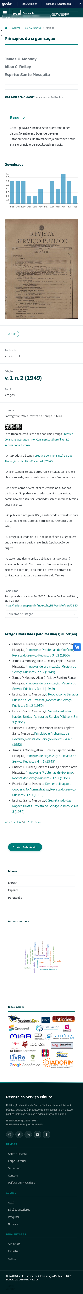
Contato (13, 1175)
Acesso (12, 1258)
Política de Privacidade (21, 1182)
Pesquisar (13, 1217)
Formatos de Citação (20, 614)
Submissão (14, 1168)
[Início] (6, 28)
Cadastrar (13, 1251)
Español (13, 890)
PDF (13, 333)
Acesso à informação (58, 4)
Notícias (13, 1224)
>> (39, 822)
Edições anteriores (19, 1209)
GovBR (7, 4)
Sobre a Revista (17, 1153)
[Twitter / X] (19, 1134)
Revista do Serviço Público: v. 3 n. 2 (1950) (41, 655)
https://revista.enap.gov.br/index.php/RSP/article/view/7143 (41, 605)
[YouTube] (37, 1134)
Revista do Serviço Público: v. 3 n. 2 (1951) (41, 778)
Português (15, 897)
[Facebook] (46, 1134)
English (12, 882)
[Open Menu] (4, 12)
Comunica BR (29, 4)
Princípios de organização (43, 666)
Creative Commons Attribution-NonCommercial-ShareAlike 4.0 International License (39, 439)
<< (6, 822)
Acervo (16, 27)
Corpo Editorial (17, 1161)
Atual (11, 1202)
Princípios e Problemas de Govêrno (49, 650)
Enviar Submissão (25, 847)
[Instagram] (10, 1134)
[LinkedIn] (28, 1134)
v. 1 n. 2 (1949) (33, 27)
